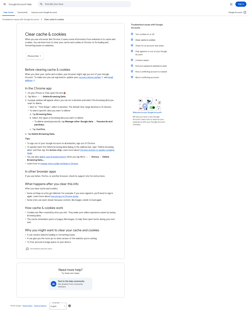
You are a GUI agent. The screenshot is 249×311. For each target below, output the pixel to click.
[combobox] (88, 4)
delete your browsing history (52, 157)
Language (56, 303)
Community (22, 12)
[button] (5, 4)
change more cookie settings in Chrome (59, 163)
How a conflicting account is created (151, 72)
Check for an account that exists (149, 46)
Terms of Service (40, 306)
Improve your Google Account (44, 12)
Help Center (9, 12)
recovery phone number (90, 77)
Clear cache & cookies (145, 40)
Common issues (142, 60)
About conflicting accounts (147, 77)
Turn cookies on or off (144, 34)
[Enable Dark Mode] (70, 306)
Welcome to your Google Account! (147, 112)
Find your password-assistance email (151, 66)
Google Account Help (20, 4)
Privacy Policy (27, 306)
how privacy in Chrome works (64, 196)
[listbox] (34, 56)
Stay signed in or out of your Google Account (151, 53)
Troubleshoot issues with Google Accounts (147, 26)
